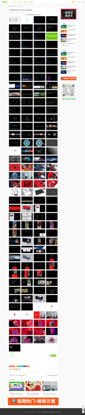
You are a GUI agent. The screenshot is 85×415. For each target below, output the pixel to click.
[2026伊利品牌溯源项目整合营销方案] (63, 40)
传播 (15, 366)
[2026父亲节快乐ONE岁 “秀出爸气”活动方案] (50, 386)
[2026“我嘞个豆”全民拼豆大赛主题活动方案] (16, 386)
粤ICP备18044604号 (46, 412)
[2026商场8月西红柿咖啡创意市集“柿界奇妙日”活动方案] (33, 386)
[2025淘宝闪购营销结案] (63, 31)
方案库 (5, 2)
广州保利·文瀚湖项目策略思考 (52, 375)
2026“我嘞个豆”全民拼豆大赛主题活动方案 (17, 394)
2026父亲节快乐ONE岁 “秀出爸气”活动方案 (49, 394)
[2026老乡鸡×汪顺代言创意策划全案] (63, 26)
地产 (17, 12)
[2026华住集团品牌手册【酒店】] (63, 72)
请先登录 (53, 355)
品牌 (21, 366)
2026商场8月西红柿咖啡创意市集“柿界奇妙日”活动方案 (33, 394)
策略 (27, 366)
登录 (40, 14)
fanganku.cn (12, 366)
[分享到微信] (10, 369)
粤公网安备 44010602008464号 (55, 412)
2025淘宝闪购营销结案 (71, 29)
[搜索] (76, 2)
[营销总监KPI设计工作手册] (63, 45)
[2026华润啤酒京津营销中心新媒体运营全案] (63, 35)
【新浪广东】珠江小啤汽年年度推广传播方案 (17, 375)
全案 (18, 366)
